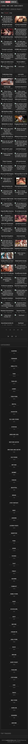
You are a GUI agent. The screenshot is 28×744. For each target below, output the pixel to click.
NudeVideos (8, 2)
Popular (6, 12)
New (2, 12)
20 (12, 336)
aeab (12, 5)
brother (4, 5)
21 (15, 336)
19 (8, 336)
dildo (8, 5)
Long (10, 12)
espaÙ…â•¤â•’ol (18, 5)
